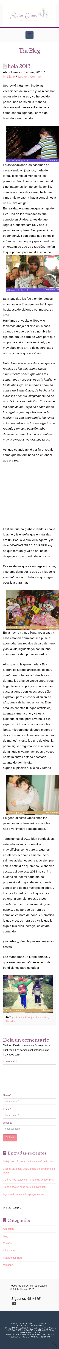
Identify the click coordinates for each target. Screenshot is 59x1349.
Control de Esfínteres (36, 1323)
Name (7, 1095)
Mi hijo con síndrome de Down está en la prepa (29, 1161)
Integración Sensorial (18, 1328)
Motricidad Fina (45, 1330)
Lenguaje (50, 1328)
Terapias (46, 1337)
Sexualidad (49, 1335)
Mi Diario (9, 76)
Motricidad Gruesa (30, 1332)
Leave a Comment (30, 76)
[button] (29, 35)
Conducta (15, 1323)
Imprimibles (37, 1326)
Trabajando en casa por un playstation (24, 1187)
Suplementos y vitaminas (24, 1337)
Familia (19, 1017)
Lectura (38, 1328)
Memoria (28, 1330)
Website (7, 1122)
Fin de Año (42, 1017)
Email (7, 1109)
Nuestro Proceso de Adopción (23, 1335)
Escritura (23, 1326)
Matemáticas (14, 1330)
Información (9, 1250)
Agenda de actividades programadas (23, 1194)
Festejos (30, 1017)
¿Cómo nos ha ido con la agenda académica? (28, 1179)
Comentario (10, 1061)
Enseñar (7, 1243)
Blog (5, 1236)
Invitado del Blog (12, 1257)
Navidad (11, 1021)
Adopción (8, 1229)
